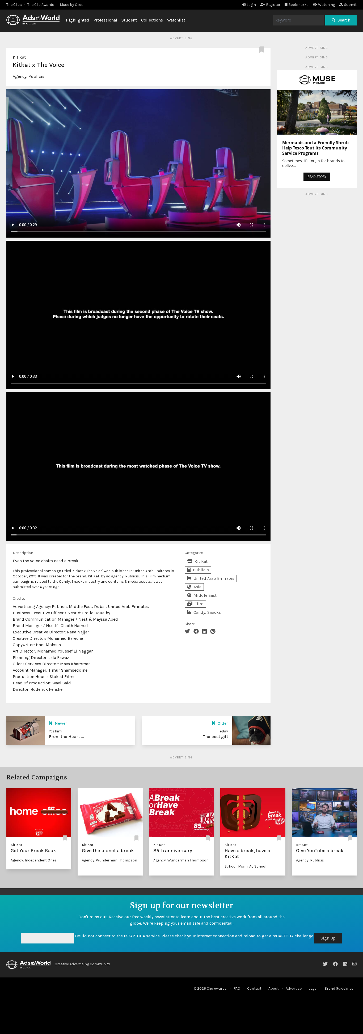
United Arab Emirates (213, 578)
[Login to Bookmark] (262, 50)
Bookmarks (298, 4)
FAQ (237, 988)
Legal (313, 988)
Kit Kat (19, 57)
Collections (152, 20)
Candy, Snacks (207, 612)
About (273, 988)
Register (273, 4)
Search (343, 20)
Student (129, 20)
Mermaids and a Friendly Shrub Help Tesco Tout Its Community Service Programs (315, 148)
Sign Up (328, 938)
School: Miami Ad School (245, 866)
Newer (61, 723)
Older (223, 723)
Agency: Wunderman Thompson (109, 860)
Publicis (36, 76)
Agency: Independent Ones (34, 860)
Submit (350, 4)
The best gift (215, 736)
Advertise (294, 988)
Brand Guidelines (338, 988)
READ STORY (316, 176)
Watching (326, 4)
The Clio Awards (40, 4)
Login (251, 4)
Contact (254, 988)
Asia (197, 586)
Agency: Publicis (310, 860)
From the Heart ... (66, 736)
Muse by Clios (71, 4)
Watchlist (176, 20)
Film (199, 603)
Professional (105, 20)
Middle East (205, 595)
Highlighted (77, 20)
